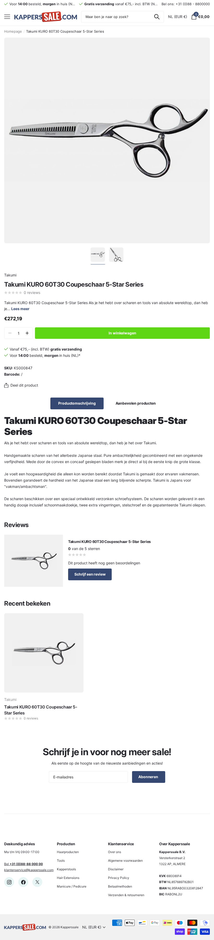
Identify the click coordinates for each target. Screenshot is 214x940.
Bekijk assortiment (7, 17)
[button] (27, 333)
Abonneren (148, 777)
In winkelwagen (122, 333)
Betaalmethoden (120, 886)
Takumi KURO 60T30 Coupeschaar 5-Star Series (40, 710)
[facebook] (23, 882)
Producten (66, 844)
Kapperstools (66, 869)
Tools (61, 860)
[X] (37, 882)
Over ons (114, 852)
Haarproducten (68, 852)
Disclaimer (115, 869)
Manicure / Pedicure (71, 886)
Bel (23, 864)
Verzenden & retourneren (126, 895)
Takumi (10, 275)
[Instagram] (9, 882)
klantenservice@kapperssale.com (29, 870)
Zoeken (157, 17)
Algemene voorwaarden (125, 860)
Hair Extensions (68, 878)
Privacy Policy (118, 878)
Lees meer (20, 308)
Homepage (13, 31)
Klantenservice (121, 844)
